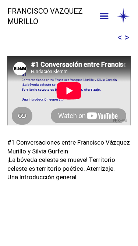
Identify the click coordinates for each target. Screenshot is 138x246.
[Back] (119, 37)
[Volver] (123, 16)
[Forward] (127, 37)
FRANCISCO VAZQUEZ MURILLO (45, 16)
